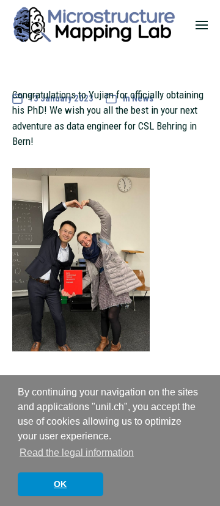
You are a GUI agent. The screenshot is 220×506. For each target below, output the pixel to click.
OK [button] (60, 484)
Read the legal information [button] (77, 452)
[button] (202, 24)
